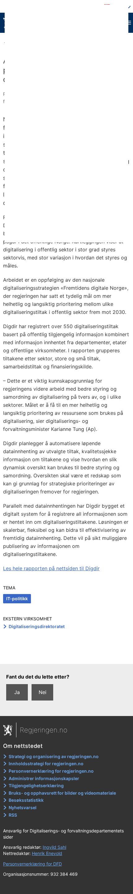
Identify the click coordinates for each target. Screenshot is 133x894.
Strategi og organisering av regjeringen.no (54, 756)
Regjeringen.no (43, 730)
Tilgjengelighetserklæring (36, 785)
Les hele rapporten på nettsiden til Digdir (51, 568)
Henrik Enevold (47, 853)
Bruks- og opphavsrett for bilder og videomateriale (62, 793)
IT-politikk (17, 598)
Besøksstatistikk (26, 800)
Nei (42, 692)
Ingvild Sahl (54, 847)
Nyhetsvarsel (22, 807)
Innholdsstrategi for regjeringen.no (46, 763)
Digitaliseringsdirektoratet (37, 626)
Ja (17, 692)
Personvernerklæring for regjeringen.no (51, 771)
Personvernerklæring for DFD (32, 863)
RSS (13, 815)
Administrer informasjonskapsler (44, 778)
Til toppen (66, 655)
